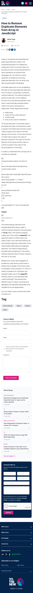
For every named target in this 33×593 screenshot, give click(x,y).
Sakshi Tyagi (11, 39)
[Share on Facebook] (15, 50)
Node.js (4, 18)
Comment (6, 355)
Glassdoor (16, 554)
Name (5, 328)
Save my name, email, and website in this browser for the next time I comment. (17, 349)
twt (6, 554)
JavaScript (18, 67)
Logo (6, 3)
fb (9, 554)
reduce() (27, 305)
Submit (8, 512)
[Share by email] (7, 50)
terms (19, 500)
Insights (8, 9)
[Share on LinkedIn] (9, 50)
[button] (22, 3)
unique (5, 309)
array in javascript (7, 305)
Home (2, 9)
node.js (19, 305)
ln (2, 554)
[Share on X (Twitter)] (12, 50)
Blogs (13, 9)
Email (5, 337)
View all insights (8, 456)
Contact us (26, 3)
